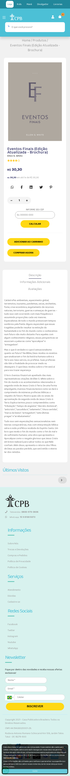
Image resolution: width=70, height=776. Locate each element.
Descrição (35, 275)
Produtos (39, 40)
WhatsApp (13, 648)
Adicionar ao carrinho (28, 242)
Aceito (34, 771)
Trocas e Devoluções (18, 549)
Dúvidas (12, 596)
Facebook (13, 624)
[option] (35, 101)
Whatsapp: (22, 517)
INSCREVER (35, 706)
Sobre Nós (13, 543)
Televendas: (24, 512)
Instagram (13, 636)
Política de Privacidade (19, 561)
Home (26, 40)
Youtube (12, 642)
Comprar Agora (23, 253)
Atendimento (14, 590)
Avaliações (35, 289)
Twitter (11, 630)
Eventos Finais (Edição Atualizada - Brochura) (35, 48)
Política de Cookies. (10, 757)
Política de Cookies (17, 567)
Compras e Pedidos (17, 555)
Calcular (35, 224)
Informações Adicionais (35, 282)
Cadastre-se (14, 602)
